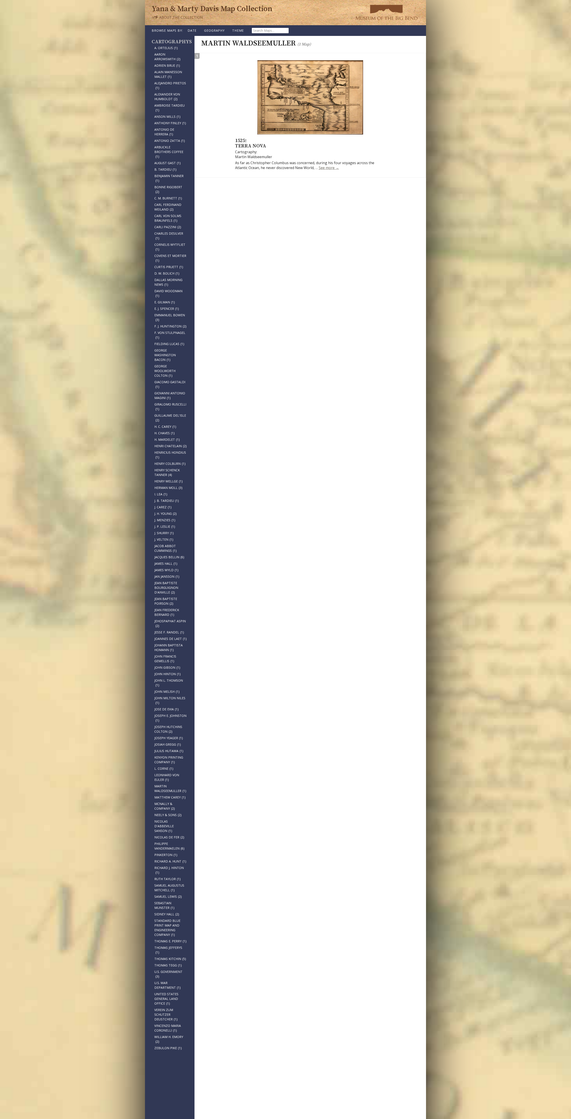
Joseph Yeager (168, 738)
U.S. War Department (167, 985)
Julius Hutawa (168, 751)
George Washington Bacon (165, 355)
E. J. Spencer (166, 308)
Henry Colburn (170, 463)
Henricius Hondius (170, 454)
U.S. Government (168, 974)
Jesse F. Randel (169, 632)
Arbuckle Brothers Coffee (168, 152)
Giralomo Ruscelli (170, 406)
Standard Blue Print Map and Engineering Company (167, 927)
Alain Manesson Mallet (168, 74)
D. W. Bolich (166, 273)
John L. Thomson (168, 682)
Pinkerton (165, 855)
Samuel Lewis (168, 896)
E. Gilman (164, 302)
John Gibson (167, 667)
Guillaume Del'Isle (170, 417)
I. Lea (160, 494)
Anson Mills (167, 116)
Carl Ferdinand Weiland (167, 207)
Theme (238, 30)
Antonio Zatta (169, 141)
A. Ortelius (166, 48)
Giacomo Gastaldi (169, 384)
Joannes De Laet (170, 639)
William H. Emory (168, 1039)
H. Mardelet (167, 439)
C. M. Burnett (168, 198)
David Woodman (168, 293)
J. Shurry (164, 533)
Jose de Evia (166, 709)
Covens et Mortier (170, 258)
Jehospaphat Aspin (170, 623)
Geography (214, 30)
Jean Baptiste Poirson (165, 601)
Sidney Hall (166, 914)
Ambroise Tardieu (169, 107)
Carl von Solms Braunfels (167, 218)
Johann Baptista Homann (168, 647)
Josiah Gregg (167, 744)
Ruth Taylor (167, 879)
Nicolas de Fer (169, 837)
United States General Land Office (166, 998)
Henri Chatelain (170, 446)
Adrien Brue (167, 65)
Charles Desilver (168, 235)
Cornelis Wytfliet (169, 246)
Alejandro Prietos (170, 85)
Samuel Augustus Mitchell (169, 887)
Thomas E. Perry (170, 941)
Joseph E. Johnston (170, 718)
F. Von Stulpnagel (169, 335)
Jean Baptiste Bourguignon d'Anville (166, 587)
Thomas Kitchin (170, 959)
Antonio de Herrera (164, 131)
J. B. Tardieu (166, 500)
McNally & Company (164, 806)
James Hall (165, 563)
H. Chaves (164, 433)
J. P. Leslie (164, 526)
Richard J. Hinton (169, 870)
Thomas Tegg (168, 965)
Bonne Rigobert (168, 189)
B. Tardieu (165, 169)
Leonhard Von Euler (166, 777)
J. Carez (163, 507)
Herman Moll (168, 488)
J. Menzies (164, 520)
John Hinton (167, 674)
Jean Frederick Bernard (166, 612)
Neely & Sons (168, 815)
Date (192, 30)
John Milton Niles (169, 700)
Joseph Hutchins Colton (168, 729)
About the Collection (180, 17)
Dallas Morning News (168, 282)
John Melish (167, 691)
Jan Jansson (166, 576)
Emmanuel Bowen (169, 317)
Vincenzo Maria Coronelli (167, 1028)
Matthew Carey (170, 797)
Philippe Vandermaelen (169, 846)
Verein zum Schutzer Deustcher (166, 1014)
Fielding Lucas (169, 344)
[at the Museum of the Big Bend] (386, 12)
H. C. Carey (165, 426)
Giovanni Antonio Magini (169, 395)
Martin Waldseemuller (170, 788)
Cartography (170, 42)
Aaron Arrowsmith (167, 56)
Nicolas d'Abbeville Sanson (164, 826)
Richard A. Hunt (170, 861)
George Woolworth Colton (165, 371)
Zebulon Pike (168, 1048)
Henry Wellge (168, 481)
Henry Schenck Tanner (167, 472)
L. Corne (163, 768)
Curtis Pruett (168, 267)
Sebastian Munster (164, 905)
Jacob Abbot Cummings (165, 548)
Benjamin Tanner (169, 178)
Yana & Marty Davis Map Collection (212, 9)
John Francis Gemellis (165, 658)
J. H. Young (165, 513)
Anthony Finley (170, 123)
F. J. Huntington (170, 326)
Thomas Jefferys (168, 949)
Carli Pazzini (167, 227)
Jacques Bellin (169, 557)
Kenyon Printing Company (168, 759)
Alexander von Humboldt (167, 96)
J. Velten (163, 539)
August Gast (167, 163)
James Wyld (166, 570)
